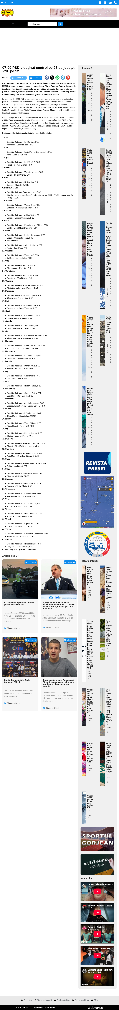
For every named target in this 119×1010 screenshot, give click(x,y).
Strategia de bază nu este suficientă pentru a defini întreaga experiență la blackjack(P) (109, 757)
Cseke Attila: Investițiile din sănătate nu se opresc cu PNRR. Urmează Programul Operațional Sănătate (59, 605)
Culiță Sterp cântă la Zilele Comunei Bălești (17, 681)
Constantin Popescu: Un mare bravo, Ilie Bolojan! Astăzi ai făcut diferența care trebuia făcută (90, 239)
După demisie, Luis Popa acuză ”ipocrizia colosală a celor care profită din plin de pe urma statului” (58, 683)
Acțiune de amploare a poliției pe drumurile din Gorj (19, 603)
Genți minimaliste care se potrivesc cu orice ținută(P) (90, 576)
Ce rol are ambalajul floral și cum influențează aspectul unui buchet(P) (90, 701)
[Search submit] (60, 24)
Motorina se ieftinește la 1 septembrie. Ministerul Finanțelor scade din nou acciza (90, 401)
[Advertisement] (59, 45)
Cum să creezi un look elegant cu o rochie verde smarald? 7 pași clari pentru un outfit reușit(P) (109, 705)
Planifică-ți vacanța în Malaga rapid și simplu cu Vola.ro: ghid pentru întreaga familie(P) (109, 583)
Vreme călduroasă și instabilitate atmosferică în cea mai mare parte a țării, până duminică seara (90, 332)
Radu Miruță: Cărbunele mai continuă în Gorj (109, 324)
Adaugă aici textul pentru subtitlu (84, 89)
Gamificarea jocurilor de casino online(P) (90, 801)
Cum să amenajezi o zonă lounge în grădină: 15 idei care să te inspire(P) (109, 633)
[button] (13, 23)
